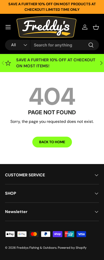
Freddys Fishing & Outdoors (37, 248)
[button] (95, 27)
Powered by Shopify (72, 248)
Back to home (52, 142)
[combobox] (52, 45)
